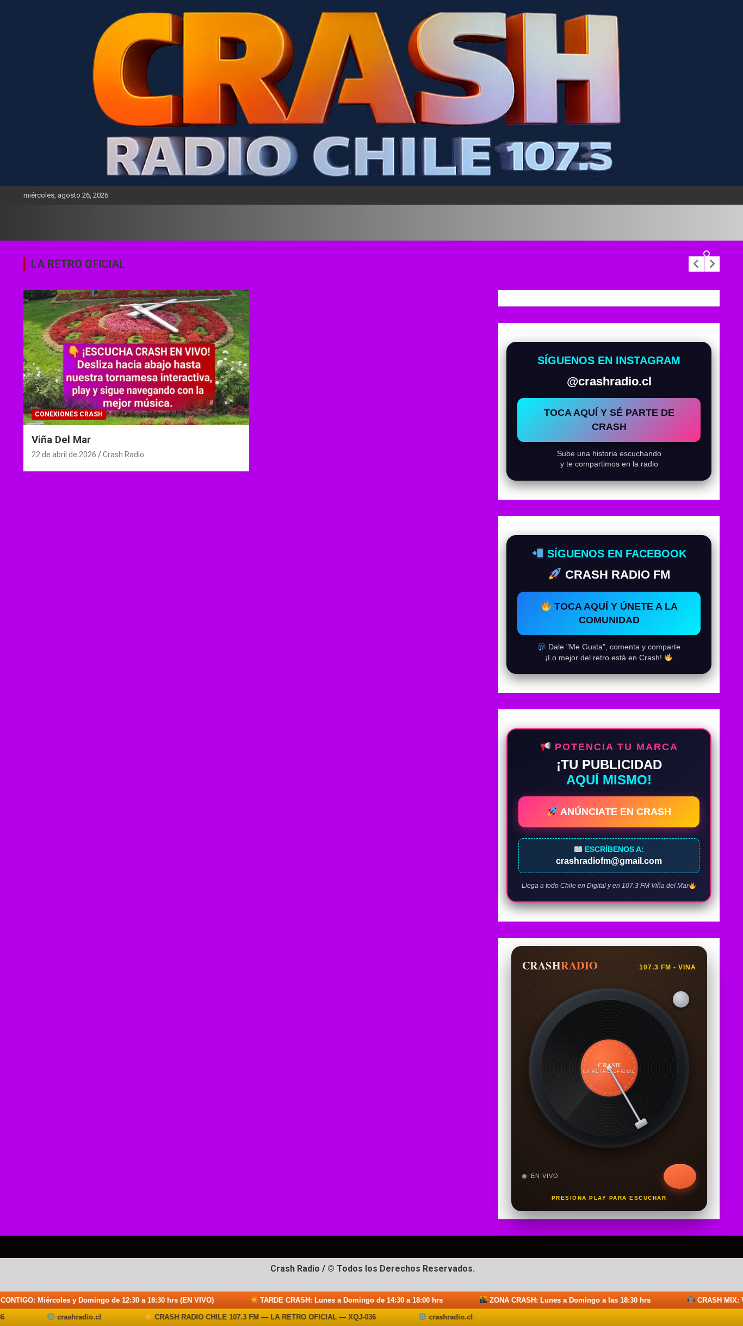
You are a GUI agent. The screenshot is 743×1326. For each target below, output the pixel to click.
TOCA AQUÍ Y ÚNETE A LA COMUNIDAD (615, 613)
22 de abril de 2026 (64, 454)
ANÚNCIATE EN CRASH (614, 811)
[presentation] (696, 264)
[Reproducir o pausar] (680, 1176)
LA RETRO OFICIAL (78, 264)
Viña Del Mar (61, 439)
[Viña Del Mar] (136, 358)
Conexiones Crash (69, 414)
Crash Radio (123, 454)
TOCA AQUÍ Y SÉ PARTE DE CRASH (609, 419)
